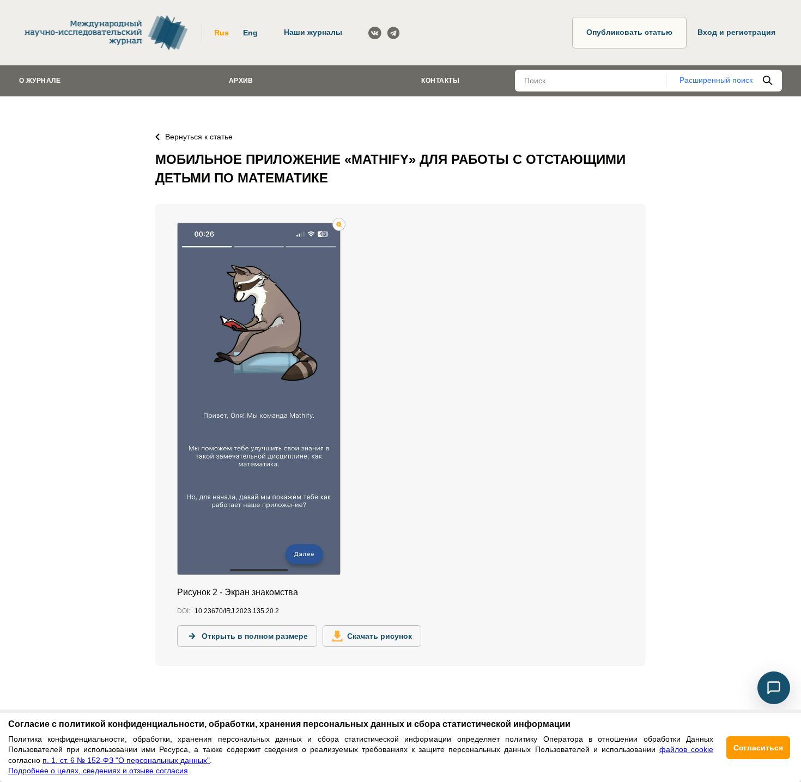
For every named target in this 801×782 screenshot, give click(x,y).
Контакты (440, 80)
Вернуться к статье (199, 136)
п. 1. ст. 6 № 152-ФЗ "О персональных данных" (126, 760)
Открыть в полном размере (255, 636)
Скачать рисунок (379, 636)
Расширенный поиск (716, 80)
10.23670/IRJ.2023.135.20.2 (237, 611)
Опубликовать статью (629, 32)
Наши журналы (313, 32)
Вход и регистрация (736, 32)
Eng (250, 32)
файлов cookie (686, 749)
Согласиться (758, 747)
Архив (241, 80)
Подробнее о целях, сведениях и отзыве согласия (98, 770)
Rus (221, 32)
